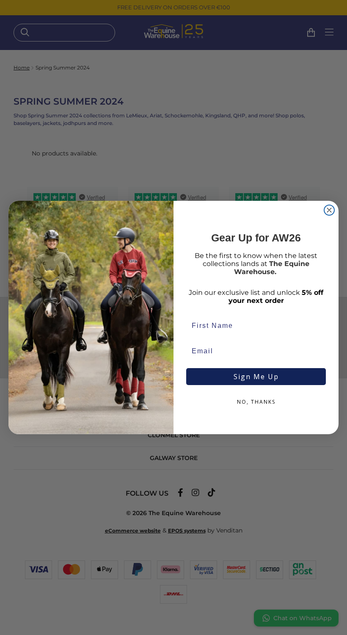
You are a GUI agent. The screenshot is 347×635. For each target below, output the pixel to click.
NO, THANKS (256, 401)
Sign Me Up (256, 376)
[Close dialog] (329, 210)
